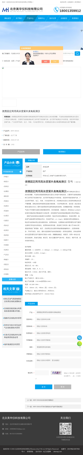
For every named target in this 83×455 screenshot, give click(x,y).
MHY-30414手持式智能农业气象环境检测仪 (47, 406)
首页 (12, 61)
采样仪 (6, 186)
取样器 (6, 235)
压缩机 (6, 274)
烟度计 (6, 240)
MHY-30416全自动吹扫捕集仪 (43, 400)
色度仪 (6, 206)
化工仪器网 (47, 451)
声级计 (6, 177)
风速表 (6, 211)
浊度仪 (6, 220)
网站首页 (7, 18)
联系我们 (78, 2)
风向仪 (6, 225)
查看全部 (12, 279)
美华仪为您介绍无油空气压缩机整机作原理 (12, 326)
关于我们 (19, 18)
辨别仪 (6, 269)
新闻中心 (41, 18)
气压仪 (6, 254)
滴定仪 (6, 264)
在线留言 (71, 2)
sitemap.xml (57, 451)
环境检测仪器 (8, 172)
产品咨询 (21, 152)
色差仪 (6, 250)
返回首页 (63, 2)
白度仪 (6, 216)
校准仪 (6, 230)
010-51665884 (79, 337)
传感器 (6, 245)
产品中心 (30, 18)
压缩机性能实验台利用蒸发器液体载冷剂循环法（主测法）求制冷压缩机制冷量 (12, 309)
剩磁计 (6, 259)
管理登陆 (30, 451)
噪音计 (6, 181)
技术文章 (52, 18)
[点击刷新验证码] (56, 373)
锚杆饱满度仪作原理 (12, 344)
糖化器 (6, 196)
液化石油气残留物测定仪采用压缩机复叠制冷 (12, 300)
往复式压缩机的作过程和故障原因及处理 (12, 336)
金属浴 (6, 191)
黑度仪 (6, 201)
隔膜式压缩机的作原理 (12, 318)
